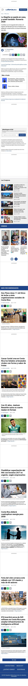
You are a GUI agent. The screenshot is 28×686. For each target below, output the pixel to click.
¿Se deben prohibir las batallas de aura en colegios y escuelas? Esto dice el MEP (20, 187)
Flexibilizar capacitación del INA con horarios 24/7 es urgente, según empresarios (13, 472)
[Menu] (2, 9)
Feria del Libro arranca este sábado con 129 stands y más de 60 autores (13, 580)
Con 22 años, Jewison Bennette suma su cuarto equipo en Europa (12, 407)
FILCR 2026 (4, 608)
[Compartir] (24, 55)
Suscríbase (21, 669)
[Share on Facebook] (13, 55)
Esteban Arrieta (5, 477)
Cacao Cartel (23, 394)
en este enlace (8, 150)
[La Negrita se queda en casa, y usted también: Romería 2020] (14, 40)
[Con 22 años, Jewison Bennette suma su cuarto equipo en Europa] (13, 426)
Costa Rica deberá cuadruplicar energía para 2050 (12, 514)
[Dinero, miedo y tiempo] (4, 86)
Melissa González (6, 302)
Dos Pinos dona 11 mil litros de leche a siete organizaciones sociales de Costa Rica (13, 296)
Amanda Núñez (10, 49)
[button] (23, 10)
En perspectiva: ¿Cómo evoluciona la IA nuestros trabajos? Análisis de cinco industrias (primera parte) (16, 80)
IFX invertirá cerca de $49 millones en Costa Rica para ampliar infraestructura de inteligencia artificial (13, 620)
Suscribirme (22, 134)
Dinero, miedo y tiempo (13, 86)
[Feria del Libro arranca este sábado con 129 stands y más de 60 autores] (13, 598)
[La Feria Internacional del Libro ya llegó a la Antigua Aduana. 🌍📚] (15, 237)
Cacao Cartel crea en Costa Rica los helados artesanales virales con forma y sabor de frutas (13, 362)
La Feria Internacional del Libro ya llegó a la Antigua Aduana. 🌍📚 (15, 249)
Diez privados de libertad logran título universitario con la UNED (20, 203)
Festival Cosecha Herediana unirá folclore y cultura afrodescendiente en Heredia (20, 195)
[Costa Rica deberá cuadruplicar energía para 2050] (13, 532)
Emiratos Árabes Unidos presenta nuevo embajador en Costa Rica (20, 218)
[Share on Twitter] (16, 55)
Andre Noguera (5, 412)
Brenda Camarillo (6, 626)
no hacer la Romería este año (7, 61)
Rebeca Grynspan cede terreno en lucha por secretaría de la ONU (19, 211)
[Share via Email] (21, 55)
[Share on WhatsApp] (18, 55)
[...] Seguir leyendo (15, 329)
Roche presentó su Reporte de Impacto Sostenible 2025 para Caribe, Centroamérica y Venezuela (5, 251)
